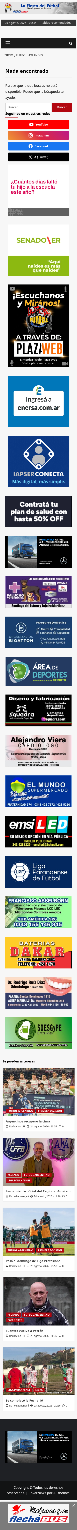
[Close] (73, 1505)
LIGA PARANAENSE (19, 1180)
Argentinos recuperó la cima (28, 1121)
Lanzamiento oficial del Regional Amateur (38, 1191)
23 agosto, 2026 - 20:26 (47, 1405)
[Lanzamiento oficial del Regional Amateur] (39, 1162)
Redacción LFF (17, 1126)
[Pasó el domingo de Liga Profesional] (39, 1232)
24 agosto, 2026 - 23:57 (43, 1126)
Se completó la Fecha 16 (24, 1400)
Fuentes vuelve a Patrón (24, 1331)
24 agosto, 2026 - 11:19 (47, 1196)
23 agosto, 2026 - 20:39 (43, 1336)
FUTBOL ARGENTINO (20, 1111)
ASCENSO (13, 1175)
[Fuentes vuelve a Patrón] (39, 1301)
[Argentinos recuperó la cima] (39, 1092)
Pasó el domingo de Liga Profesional (34, 1261)
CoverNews (37, 1493)
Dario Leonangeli (19, 1196)
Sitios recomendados (57, 23)
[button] (7, 43)
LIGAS (39, 1390)
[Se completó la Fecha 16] (39, 1371)
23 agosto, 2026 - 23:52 (43, 1266)
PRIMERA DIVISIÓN (50, 1111)
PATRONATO (15, 1320)
